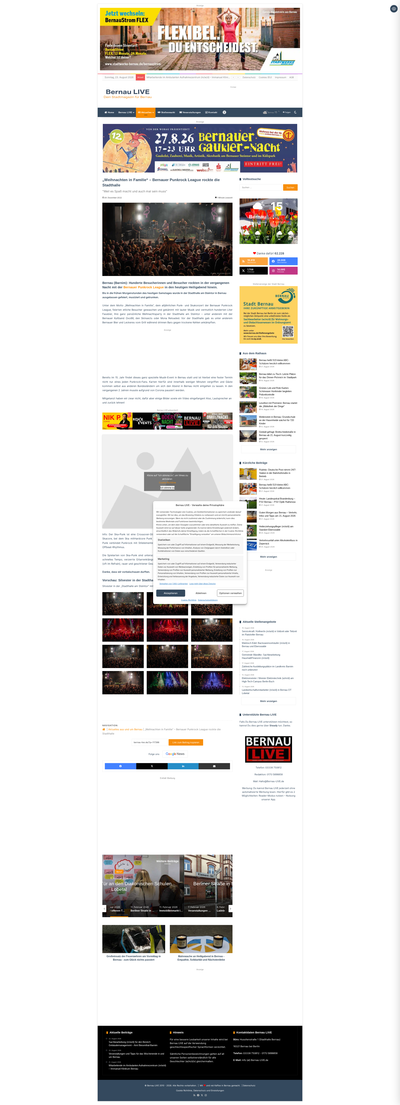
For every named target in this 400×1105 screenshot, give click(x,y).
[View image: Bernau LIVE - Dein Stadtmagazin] (123, 603)
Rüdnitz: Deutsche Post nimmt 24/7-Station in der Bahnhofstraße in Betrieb (277, 473)
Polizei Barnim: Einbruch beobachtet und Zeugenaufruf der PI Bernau (185, 77)
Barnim (167, 871)
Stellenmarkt (168, 112)
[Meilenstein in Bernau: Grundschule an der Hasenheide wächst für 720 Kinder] (248, 421)
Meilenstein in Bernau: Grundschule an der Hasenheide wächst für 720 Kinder (277, 420)
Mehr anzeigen (268, 449)
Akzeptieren (171, 592)
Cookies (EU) (265, 77)
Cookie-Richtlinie (188, 600)
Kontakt (212, 112)
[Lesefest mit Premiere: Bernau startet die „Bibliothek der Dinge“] (248, 407)
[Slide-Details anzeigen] (200, 148)
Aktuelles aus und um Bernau (125, 729)
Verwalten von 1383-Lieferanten (173, 583)
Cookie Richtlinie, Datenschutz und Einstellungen (200, 1090)
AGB (291, 77)
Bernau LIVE (125, 112)
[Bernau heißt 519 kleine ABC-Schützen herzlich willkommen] (248, 364)
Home (110, 112)
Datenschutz (249, 77)
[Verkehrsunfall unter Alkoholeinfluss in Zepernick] (248, 544)
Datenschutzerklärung (208, 600)
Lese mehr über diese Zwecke (202, 583)
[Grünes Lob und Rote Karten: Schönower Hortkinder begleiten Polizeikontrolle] (248, 392)
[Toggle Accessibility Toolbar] (394, 9)
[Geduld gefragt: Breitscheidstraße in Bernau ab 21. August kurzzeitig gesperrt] (248, 436)
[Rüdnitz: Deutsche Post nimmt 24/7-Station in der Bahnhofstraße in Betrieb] (248, 474)
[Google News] (175, 754)
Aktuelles (146, 112)
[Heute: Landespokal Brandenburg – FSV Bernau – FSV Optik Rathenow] (248, 503)
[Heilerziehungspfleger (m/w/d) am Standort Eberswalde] (248, 530)
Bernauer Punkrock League (143, 287)
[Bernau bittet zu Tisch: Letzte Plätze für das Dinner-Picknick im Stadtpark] (248, 378)
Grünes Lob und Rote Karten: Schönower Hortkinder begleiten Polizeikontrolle (275, 391)
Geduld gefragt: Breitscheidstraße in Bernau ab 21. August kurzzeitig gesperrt (277, 435)
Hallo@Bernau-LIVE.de (271, 781)
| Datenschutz (248, 1085)
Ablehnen (201, 592)
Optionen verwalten (230, 592)
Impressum (280, 77)
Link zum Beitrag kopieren (185, 742)
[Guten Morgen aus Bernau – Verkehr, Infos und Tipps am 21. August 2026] (248, 517)
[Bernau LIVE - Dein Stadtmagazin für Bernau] (127, 93)
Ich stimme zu (167, 487)
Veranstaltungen (191, 112)
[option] (167, 886)
